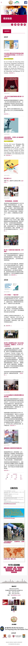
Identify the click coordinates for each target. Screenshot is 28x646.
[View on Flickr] (5, 604)
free (15, 567)
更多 (14, 611)
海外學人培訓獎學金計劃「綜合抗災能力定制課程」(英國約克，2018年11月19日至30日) (13, 344)
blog (5, 567)
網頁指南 (11, 642)
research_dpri (20, 567)
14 (16, 475)
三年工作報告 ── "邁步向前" (11, 294)
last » (21, 478)
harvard (17, 636)
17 (11, 477)
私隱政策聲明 (19, 642)
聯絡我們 (7, 642)
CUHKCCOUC (18, 570)
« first (8, 474)
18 (16, 477)
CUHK (5, 636)
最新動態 (7, 31)
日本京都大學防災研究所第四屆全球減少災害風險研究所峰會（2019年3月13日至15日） (13, 55)
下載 (7, 180)
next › (15, 478)
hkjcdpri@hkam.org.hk (16, 595)
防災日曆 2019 (7, 178)
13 (11, 475)
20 (6, 478)
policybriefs (14, 572)
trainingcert (9, 567)
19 (20, 477)
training (15, 568)
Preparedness (9, 568)
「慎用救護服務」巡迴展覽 (11, 201)
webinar (20, 568)
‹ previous (15, 474)
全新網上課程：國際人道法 (10, 558)
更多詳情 (11, 73)
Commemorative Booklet (9, 518)
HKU (23, 636)
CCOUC (9, 636)
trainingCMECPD (9, 570)
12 (7, 475)
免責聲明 (15, 642)
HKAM (11, 2)
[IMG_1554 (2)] (11, 604)
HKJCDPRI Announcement (10, 503)
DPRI (16, 2)
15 (20, 475)
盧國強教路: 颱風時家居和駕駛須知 (13, 448)
